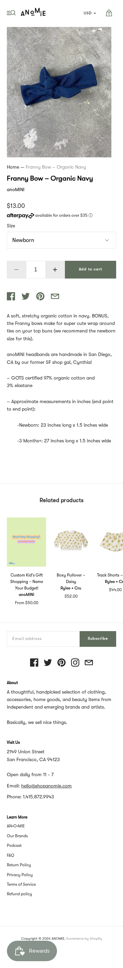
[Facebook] (34, 663)
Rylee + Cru (70, 588)
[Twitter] (48, 663)
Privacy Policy (20, 874)
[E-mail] (89, 663)
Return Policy (19, 865)
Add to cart (90, 269)
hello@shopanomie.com (46, 785)
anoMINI (16, 189)
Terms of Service (21, 884)
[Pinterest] (61, 663)
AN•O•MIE (16, 826)
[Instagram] (75, 663)
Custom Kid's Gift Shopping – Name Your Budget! (26, 581)
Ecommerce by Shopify (84, 938)
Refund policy (19, 894)
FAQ (10, 855)
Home (13, 167)
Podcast (14, 845)
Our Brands (17, 836)
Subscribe (98, 638)
